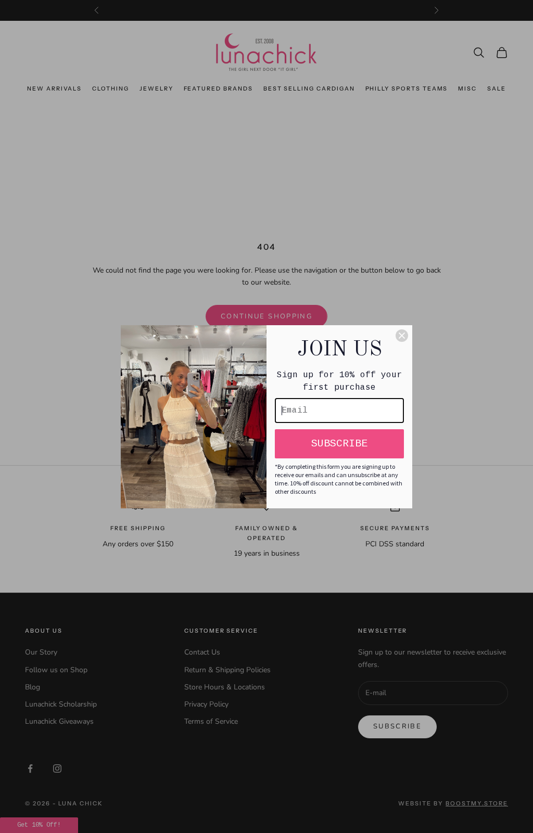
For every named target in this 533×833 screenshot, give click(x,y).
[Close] (402, 335)
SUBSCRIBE (339, 444)
